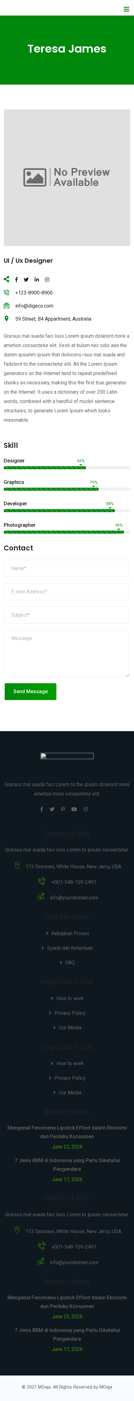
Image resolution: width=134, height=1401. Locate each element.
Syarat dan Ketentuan (70, 948)
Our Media (70, 1028)
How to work (70, 998)
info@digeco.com (34, 306)
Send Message (30, 691)
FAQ (69, 963)
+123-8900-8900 (34, 293)
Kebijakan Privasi (70, 933)
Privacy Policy (70, 1013)
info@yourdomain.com (74, 898)
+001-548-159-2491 (73, 882)
